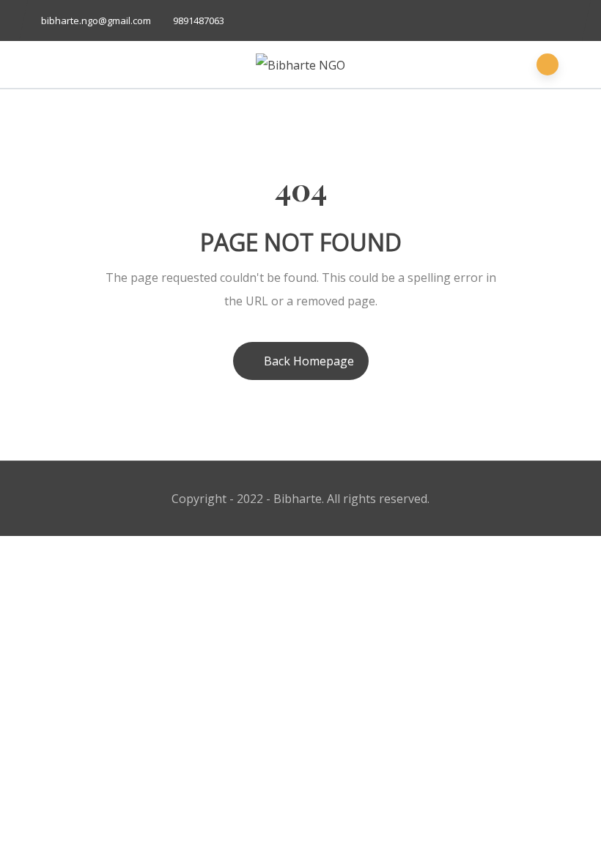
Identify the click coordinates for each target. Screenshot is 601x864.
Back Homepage (309, 361)
